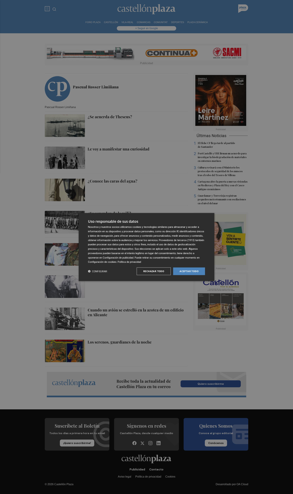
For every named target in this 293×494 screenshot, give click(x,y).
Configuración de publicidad (118, 257)
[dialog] (146, 247)
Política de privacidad (129, 261)
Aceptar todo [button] (189, 271)
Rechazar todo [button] (153, 271)
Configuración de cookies (102, 261)
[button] (97, 271)
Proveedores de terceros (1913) (176, 240)
